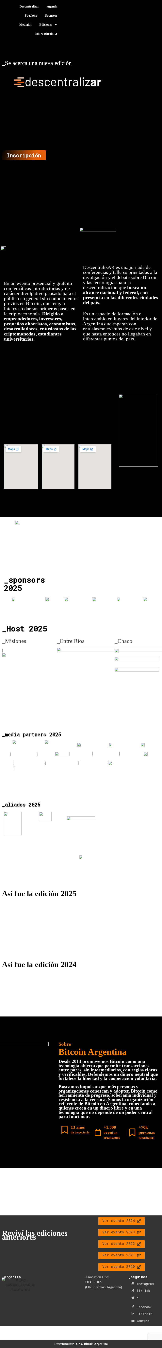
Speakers (31, 15)
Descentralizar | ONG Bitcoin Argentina (81, 1343)
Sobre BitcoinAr (46, 33)
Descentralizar (29, 6)
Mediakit (25, 24)
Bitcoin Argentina (92, 1052)
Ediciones (45, 24)
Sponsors (51, 15)
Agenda (52, 6)
